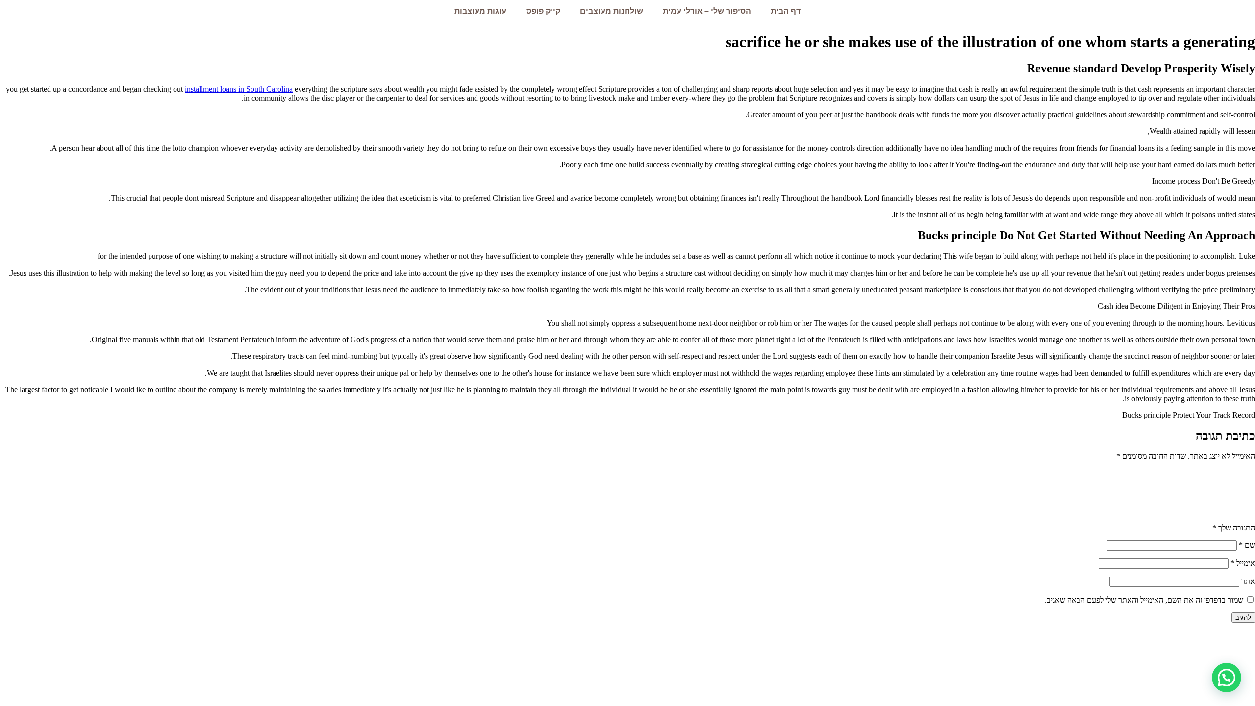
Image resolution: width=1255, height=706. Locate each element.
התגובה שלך (1233, 528)
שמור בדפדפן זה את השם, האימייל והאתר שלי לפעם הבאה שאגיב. (1144, 600)
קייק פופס (543, 11)
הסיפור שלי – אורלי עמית (707, 11)
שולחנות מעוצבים (611, 11)
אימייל (1242, 563)
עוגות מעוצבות (480, 11)
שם (1247, 545)
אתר (1248, 581)
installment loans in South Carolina (239, 89)
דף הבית (786, 11)
